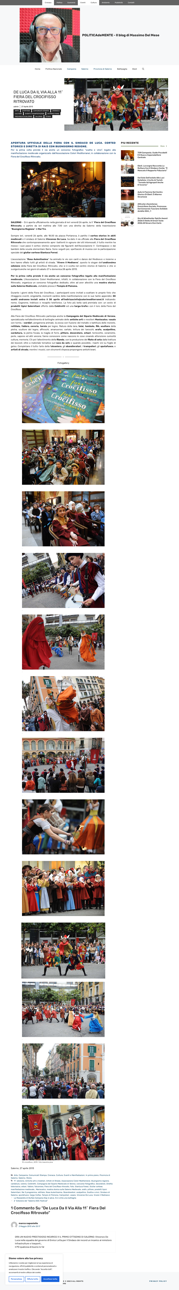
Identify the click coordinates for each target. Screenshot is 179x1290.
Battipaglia (122, 69)
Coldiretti (32, 1184)
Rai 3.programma (29, 1192)
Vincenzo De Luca (85, 1195)
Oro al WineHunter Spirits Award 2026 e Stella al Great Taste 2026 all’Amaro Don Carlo (152, 220)
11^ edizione (19, 1181)
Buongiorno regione (100, 1181)
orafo (84, 1189)
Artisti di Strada (53, 1181)
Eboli (134, 69)
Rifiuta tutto (32, 1279)
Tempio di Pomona (50, 1195)
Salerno (84, 69)
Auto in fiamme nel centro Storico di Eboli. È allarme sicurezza (150, 194)
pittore (91, 1189)
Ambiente (106, 3)
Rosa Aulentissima (54, 1192)
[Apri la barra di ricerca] (143, 69)
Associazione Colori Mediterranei (75, 1181)
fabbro (30, 1186)
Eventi (82, 3)
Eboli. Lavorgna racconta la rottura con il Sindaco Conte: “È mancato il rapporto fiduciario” (152, 168)
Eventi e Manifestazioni (34, 114)
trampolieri (64, 1195)
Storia (48, 116)
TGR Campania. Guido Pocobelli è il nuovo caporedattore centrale (152, 155)
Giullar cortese (96, 1186)
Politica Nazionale (53, 69)
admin (16, 106)
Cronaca (48, 3)
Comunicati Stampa (41, 111)
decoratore (100, 1184)
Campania (71, 69)
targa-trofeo (35, 1195)
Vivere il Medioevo (102, 1195)
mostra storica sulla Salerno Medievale (64, 1189)
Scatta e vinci (93, 1192)
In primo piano (53, 114)
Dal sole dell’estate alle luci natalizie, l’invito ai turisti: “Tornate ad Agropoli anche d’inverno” (151, 181)
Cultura (94, 3)
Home (37, 69)
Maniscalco (41, 1189)
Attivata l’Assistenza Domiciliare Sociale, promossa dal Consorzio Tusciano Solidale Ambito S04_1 (152, 207)
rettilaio (41, 1192)
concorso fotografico (86, 1184)
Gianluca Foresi (82, 1186)
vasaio (73, 1195)
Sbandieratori (69, 1192)
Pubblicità (119, 3)
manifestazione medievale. (23, 1189)
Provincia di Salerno (103, 69)
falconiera (38, 1186)
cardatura (15, 1184)
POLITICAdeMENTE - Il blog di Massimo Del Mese (120, 35)
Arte (17, 111)
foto (72, 1186)
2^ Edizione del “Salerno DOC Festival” (31, 1201)
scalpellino (81, 1192)
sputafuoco (24, 1195)
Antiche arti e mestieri (35, 1181)
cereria (24, 1184)
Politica (59, 3)
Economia (71, 3)
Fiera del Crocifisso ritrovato (56, 1186)
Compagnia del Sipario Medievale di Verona (56, 1184)
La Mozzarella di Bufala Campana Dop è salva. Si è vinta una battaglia (45, 1198)
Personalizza (16, 1279)
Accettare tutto (50, 1279)
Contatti (131, 3)
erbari (23, 1186)
